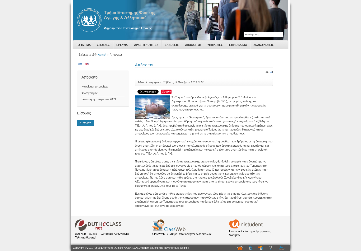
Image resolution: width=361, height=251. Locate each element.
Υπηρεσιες (215, 45)
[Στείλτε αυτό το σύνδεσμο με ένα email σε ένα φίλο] (271, 72)
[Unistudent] (246, 227)
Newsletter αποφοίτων (94, 86)
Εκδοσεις (172, 45)
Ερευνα (122, 45)
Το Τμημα (83, 45)
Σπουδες (103, 45)
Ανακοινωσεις (263, 45)
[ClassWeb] (169, 230)
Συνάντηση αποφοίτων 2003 (98, 99)
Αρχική (102, 54)
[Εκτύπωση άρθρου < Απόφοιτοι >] (267, 72)
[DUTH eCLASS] (98, 230)
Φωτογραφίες (89, 93)
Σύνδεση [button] (85, 122)
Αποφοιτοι (193, 45)
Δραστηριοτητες (146, 45)
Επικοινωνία (238, 45)
